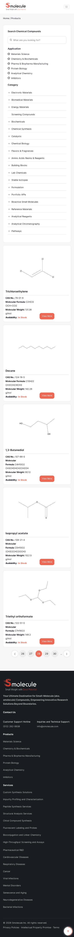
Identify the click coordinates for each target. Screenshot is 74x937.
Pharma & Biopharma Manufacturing (29, 63)
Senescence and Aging (15, 892)
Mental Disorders (12, 885)
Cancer (6, 871)
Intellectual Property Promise (36, 927)
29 (46, 653)
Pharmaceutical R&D (13, 850)
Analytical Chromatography (26, 224)
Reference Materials (22, 209)
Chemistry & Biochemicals (24, 59)
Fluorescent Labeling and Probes (20, 828)
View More (47, 316)
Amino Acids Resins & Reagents (28, 158)
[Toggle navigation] (66, 7)
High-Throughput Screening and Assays (23, 842)
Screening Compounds (23, 114)
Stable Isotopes (20, 180)
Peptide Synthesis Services (17, 806)
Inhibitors (15, 78)
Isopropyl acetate (17, 533)
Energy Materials (20, 107)
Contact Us (9, 712)
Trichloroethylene (17, 291)
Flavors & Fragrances (22, 151)
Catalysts (16, 136)
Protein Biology (18, 68)
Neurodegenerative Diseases (18, 899)
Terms (56, 927)
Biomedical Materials (22, 100)
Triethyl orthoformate (19, 616)
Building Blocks (19, 165)
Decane (10, 370)
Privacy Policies (11, 927)
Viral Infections (11, 878)
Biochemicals (18, 121)
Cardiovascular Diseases (16, 857)
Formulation (18, 187)
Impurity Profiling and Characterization (23, 799)
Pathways (17, 231)
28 (38, 653)
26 (22, 653)
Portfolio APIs (19, 194)
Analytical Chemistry (21, 73)
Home (6, 18)
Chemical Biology (20, 143)
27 (30, 653)
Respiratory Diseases (14, 864)
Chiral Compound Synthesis (17, 820)
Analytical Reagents (22, 216)
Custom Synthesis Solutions (17, 792)
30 (54, 653)
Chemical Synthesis (21, 129)
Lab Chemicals (19, 172)
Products (16, 18)
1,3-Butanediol (15, 450)
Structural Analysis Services (17, 813)
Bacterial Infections (13, 907)
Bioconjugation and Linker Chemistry (22, 835)
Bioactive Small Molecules (25, 202)
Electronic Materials (22, 92)
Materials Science (19, 54)
